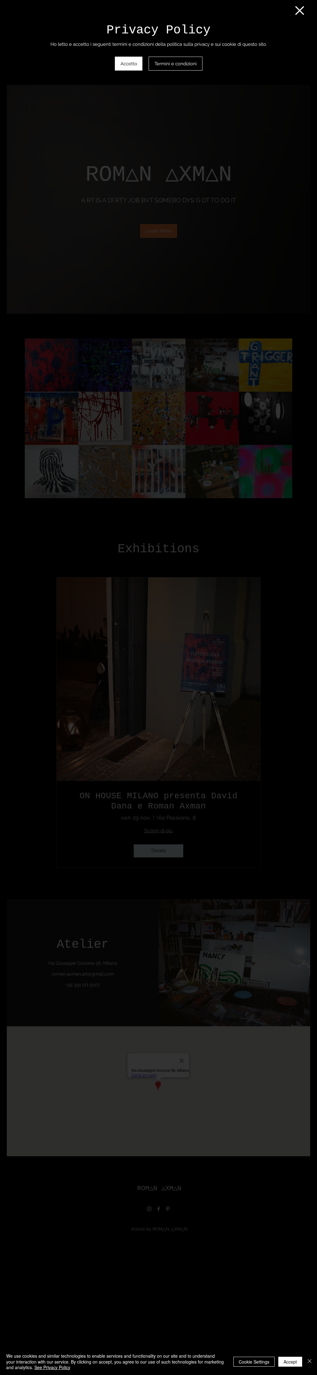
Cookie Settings (254, 1362)
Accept (290, 1362)
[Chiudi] (309, 1361)
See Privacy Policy (52, 1367)
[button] (299, 10)
